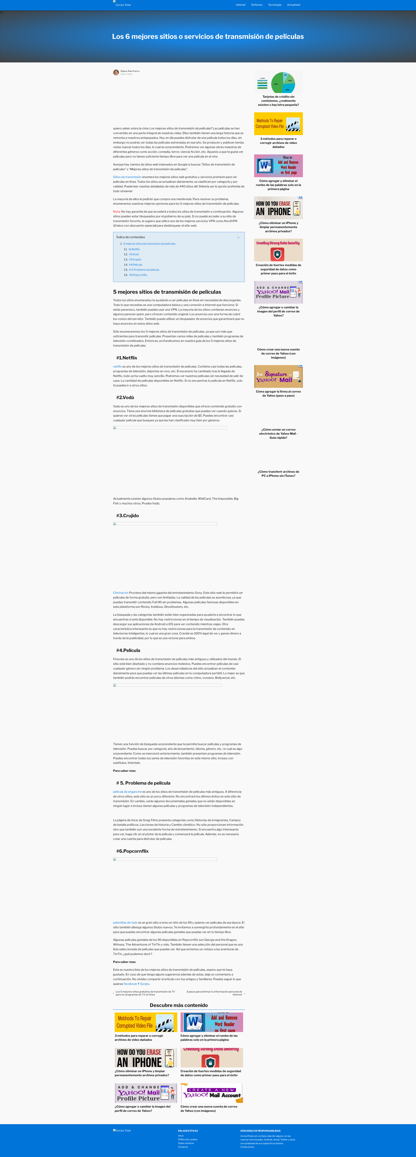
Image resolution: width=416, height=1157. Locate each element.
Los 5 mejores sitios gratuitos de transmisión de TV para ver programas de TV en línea (145, 993)
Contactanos (247, 1146)
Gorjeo (144, 984)
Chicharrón (121, 592)
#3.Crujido (135, 259)
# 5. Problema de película (144, 269)
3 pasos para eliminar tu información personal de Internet (214, 993)
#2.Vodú (134, 254)
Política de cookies (187, 1139)
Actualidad (293, 4)
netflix (117, 366)
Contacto (183, 1146)
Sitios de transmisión (127, 177)
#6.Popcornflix (138, 274)
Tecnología (274, 4)
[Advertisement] (179, 100)
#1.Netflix (134, 249)
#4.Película (135, 264)
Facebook (130, 984)
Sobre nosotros (186, 1143)
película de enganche (127, 791)
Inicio (181, 1135)
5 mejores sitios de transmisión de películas (149, 243)
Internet (241, 4)
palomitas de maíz (125, 922)
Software (256, 4)
